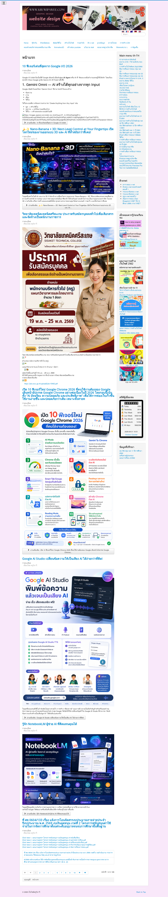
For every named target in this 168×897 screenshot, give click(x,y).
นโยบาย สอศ (89, 47)
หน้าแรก (122, 104)
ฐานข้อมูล (101, 43)
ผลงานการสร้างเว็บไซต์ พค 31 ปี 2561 (130, 117)
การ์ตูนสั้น (134, 47)
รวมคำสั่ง (80, 43)
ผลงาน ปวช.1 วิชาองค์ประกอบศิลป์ (130, 63)
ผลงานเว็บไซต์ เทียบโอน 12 (129, 106)
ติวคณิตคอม (45, 43)
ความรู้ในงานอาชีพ (126, 147)
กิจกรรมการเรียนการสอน (128, 92)
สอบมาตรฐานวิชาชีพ (105, 47)
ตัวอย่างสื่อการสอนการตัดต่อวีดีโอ (130, 136)
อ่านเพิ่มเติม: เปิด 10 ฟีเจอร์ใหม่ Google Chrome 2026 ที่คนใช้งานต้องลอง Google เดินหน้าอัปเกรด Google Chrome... (69, 551)
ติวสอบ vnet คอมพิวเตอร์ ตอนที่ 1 (132, 188)
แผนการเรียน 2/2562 (127, 458)
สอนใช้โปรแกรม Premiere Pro (130, 165)
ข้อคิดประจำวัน (125, 102)
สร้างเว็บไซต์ (69, 43)
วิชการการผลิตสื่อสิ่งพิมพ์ (128, 168)
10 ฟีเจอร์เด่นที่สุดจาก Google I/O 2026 (47, 66)
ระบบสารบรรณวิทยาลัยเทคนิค (130, 163)
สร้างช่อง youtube (74, 47)
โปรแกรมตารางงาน (126, 156)
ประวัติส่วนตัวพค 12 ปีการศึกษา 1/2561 (131, 126)
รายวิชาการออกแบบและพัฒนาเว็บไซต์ (130, 312)
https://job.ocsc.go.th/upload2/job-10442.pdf (41, 383)
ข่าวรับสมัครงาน (125, 149)
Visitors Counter (131, 434)
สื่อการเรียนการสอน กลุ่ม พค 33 (130, 70)
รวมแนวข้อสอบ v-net (131, 191)
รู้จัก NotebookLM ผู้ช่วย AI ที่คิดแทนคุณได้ (49, 724)
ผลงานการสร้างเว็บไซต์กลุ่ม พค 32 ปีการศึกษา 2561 (131, 122)
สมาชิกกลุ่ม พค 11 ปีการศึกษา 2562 (130, 452)
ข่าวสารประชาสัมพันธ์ (127, 59)
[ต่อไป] (80, 872)
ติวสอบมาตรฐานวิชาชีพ (128, 158)
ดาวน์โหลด (112, 43)
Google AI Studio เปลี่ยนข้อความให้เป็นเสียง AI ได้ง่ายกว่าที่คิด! (62, 558)
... (53, 872)
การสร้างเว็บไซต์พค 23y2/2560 (130, 66)
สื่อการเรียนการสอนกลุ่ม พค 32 (131, 73)
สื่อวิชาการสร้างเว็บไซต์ (128, 109)
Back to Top (141, 892)
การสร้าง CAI (125, 43)
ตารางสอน (123, 95)
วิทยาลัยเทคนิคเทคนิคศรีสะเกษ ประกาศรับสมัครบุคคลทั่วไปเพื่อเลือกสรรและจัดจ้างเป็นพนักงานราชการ (67, 215)
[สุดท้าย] (85, 872)
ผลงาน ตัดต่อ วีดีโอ (126, 81)
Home (26, 43)
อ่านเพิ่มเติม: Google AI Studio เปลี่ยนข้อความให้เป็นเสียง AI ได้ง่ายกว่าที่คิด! (55, 717)
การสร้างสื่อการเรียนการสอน (130, 139)
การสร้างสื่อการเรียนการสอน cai (130, 152)
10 (74, 872)
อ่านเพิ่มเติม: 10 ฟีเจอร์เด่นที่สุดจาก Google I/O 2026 (46, 122)
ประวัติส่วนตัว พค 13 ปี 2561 (129, 132)
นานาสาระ (123, 97)
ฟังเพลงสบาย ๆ (121, 47)
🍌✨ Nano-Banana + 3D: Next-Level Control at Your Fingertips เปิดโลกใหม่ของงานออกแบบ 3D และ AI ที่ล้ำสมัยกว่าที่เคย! (68, 130)
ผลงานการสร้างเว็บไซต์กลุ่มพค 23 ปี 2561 (130, 143)
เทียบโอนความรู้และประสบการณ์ (127, 86)
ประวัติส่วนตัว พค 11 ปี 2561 (129, 130)
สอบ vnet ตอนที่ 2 (129, 196)
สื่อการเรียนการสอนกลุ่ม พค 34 (131, 76)
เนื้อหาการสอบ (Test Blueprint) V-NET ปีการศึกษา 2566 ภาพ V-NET (131, 201)
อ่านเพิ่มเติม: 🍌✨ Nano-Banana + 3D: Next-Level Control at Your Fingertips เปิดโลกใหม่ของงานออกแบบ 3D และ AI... (69, 206)
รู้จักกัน (34, 43)
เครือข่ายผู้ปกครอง (126, 455)
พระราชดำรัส (124, 99)
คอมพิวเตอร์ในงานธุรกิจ (128, 161)
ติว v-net (91, 43)
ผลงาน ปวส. (123, 83)
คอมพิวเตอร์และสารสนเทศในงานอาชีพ (130, 112)
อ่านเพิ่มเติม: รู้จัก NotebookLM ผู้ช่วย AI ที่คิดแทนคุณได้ (47, 813)
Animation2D (59, 47)
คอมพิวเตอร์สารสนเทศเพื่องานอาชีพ (37, 47)
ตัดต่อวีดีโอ (57, 43)
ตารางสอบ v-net (129, 184)
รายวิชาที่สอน (124, 90)
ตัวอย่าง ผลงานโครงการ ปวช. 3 (131, 78)
